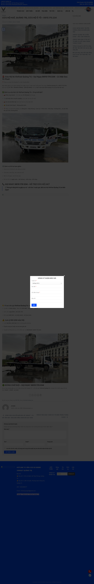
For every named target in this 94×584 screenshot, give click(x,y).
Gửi (34, 305)
